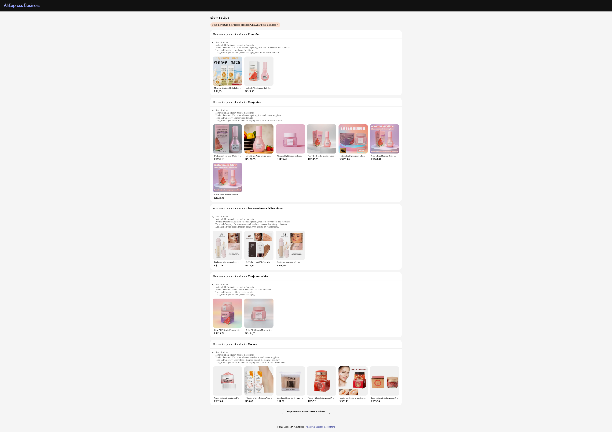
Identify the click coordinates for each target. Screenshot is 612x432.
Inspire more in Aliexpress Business (306, 411)
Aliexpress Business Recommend (320, 427)
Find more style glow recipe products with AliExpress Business (244, 24)
